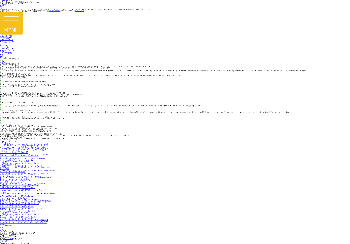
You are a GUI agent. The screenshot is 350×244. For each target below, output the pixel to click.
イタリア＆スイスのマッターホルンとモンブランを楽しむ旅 (19, 195)
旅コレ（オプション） (7, 41)
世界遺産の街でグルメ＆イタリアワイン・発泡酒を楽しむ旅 (19, 175)
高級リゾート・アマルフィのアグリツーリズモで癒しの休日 (19, 156)
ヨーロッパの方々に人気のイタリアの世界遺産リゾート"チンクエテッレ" (24, 202)
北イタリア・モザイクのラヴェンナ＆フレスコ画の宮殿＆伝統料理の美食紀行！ (26, 201)
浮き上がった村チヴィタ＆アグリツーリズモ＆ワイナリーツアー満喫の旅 (24, 154)
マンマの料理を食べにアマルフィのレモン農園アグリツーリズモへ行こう (24, 145)
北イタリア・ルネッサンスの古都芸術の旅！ (14, 179)
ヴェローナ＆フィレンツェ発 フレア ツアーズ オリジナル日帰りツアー (23, 150)
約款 (1, 8)
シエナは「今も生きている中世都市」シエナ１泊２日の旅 (19, 217)
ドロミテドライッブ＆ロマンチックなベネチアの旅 (17, 207)
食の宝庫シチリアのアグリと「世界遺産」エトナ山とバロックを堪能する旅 (25, 167)
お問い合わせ (4, 57)
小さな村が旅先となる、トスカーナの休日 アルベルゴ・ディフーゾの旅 (24, 144)
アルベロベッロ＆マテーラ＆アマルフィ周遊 (14, 161)
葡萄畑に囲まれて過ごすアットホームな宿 (14, 151)
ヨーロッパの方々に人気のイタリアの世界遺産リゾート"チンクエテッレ (23, 189)
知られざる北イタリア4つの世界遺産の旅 (13, 198)
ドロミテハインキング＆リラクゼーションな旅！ (16, 205)
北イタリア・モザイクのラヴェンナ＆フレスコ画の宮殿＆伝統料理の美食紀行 (25, 177)
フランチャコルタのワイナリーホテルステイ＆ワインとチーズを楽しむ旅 (24, 148)
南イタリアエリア (6, 37)
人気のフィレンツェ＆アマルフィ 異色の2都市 (15, 186)
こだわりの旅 (4, 38)
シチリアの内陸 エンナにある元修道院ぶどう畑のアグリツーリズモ (22, 147)
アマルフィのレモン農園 (8, 164)
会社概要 (3, 5)
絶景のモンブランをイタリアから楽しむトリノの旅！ (17, 188)
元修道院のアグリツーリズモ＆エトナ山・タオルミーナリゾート (21, 166)
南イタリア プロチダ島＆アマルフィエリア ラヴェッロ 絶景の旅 (22, 158)
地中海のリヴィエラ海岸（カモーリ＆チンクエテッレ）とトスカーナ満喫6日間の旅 (27, 170)
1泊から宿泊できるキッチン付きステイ (13, 182)
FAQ (1, 6)
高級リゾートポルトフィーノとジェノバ (13, 209)
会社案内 (3, 62)
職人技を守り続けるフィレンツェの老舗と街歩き (16, 218)
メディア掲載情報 (6, 53)
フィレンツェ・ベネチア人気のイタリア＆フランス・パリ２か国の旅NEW (24, 221)
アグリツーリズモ (6, 35)
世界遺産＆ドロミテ (6, 40)
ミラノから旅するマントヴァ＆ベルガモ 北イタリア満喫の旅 (20, 176)
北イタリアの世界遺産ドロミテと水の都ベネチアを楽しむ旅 (19, 204)
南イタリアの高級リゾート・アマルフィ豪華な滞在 (17, 160)
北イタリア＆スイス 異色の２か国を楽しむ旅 (15, 180)
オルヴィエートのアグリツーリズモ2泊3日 (14, 153)
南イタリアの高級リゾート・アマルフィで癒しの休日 (17, 211)
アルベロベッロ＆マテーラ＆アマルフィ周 (14, 212)
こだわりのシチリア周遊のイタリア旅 (12, 172)
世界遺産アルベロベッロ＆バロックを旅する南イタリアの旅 (19, 163)
